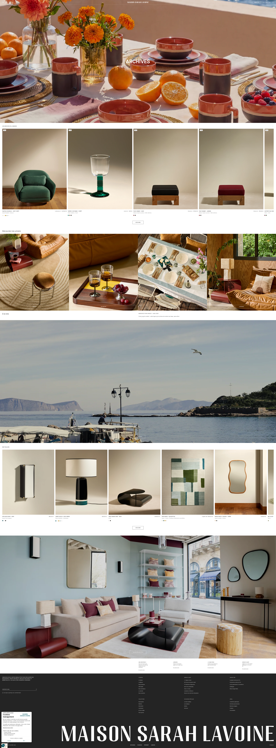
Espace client (188, 680)
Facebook (139, 745)
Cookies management (8, 734)
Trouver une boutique (138, 652)
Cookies (231, 708)
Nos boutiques (142, 684)
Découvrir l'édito (138, 436)
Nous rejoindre (142, 693)
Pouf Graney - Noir (138, 211)
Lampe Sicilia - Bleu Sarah (62, 516)
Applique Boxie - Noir (8, 516)
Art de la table (172, 306)
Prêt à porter (141, 712)
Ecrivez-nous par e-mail (191, 682)
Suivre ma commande (188, 686)
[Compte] (269, 2)
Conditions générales (234, 701)
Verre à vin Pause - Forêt (75, 211)
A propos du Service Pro (235, 680)
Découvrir (138, 222)
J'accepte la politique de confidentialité (12, 692)
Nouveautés (141, 701)
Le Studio (141, 680)
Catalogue (232, 686)
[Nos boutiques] (266, 2)
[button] (3, 745)
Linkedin (153, 745)
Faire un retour (187, 688)
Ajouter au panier (187, 512)
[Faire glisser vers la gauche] (271, 126)
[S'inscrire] (36, 689)
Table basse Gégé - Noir (115, 516)
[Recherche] (263, 2)
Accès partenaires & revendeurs (237, 684)
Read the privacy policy (8, 727)
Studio (11, 2)
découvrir (138, 527)
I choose (9, 740)
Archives (186, 708)
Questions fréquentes (190, 684)
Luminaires (241, 306)
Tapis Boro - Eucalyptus (168, 516)
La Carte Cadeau (187, 701)
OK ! (24, 740)
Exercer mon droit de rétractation (191, 693)
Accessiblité (232, 710)
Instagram (132, 745)
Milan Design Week (234, 688)
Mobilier (34, 306)
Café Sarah (141, 686)
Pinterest (146, 745)
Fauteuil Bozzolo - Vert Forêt (10, 211)
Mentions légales (233, 706)
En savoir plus (176, 667)
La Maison (141, 682)
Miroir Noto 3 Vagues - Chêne (223, 516)
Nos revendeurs (142, 688)
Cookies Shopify (7, 732)
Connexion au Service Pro (235, 682)
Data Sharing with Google (9, 733)
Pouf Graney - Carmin (205, 211)
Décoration (103, 306)
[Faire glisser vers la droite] (273, 126)
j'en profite (138, 116)
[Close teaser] (8, 743)
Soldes (185, 706)
